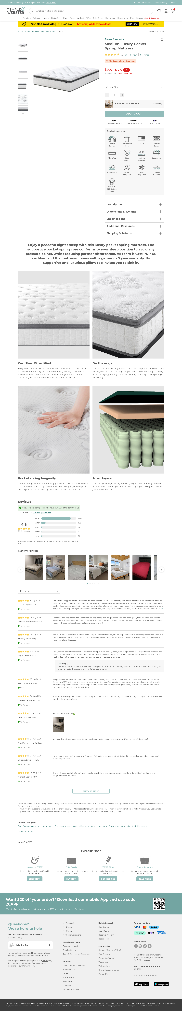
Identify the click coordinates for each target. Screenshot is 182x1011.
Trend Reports (69, 969)
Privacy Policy (28, 966)
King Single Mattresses (137, 826)
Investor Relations (71, 989)
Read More (145, 879)
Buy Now (71, 879)
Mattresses (50, 31)
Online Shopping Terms (108, 970)
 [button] (161, 570)
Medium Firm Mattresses (83, 826)
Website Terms (104, 966)
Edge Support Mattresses (29, 826)
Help (173, 3)
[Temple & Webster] (16, 11)
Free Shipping (104, 954)
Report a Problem (106, 935)
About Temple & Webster (74, 965)
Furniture (22, 31)
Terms (45, 961)
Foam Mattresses (62, 826)
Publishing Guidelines (42, 513)
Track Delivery (161, 3)
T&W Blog (67, 981)
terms (82, 909)
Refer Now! (51, 2)
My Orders (67, 931)
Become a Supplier (71, 946)
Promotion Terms (106, 958)
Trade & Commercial (142, 3)
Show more (91, 791)
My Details (67, 927)
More (161, 608)
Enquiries (67, 985)
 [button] (20, 570)
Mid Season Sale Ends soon (122, 61)
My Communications (72, 935)
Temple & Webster (114, 39)
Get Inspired (108, 879)
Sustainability (68, 977)
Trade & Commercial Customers (76, 954)
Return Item (103, 939)
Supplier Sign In (69, 950)
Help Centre (103, 927)
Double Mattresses (26, 831)
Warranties (103, 962)
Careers (66, 973)
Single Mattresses (117, 826)
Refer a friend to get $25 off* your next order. (31, 2)
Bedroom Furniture (35, 31)
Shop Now (34, 879)
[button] (87, 583)
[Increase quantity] (122, 95)
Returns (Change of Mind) (109, 950)
